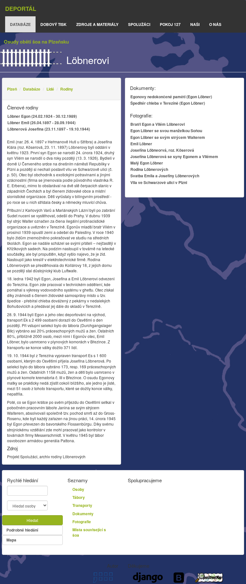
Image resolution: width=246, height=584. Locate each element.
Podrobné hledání (22, 530)
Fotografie (81, 521)
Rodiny (66, 89)
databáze (20, 24)
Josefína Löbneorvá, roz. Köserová (162, 150)
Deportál (20, 8)
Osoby (78, 489)
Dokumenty (83, 513)
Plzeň (12, 89)
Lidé (50, 89)
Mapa (11, 540)
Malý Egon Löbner (146, 163)
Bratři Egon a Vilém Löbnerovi (157, 124)
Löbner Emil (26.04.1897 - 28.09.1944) (41, 122)
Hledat (32, 520)
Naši (195, 24)
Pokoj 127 (170, 24)
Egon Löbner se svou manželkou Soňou (166, 130)
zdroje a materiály (97, 24)
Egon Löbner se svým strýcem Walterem (167, 137)
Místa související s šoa (89, 532)
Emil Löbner (141, 144)
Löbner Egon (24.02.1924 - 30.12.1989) (42, 116)
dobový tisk (53, 24)
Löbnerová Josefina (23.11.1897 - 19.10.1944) (48, 129)
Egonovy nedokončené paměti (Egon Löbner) (171, 97)
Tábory (78, 497)
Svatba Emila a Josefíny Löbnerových (164, 176)
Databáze (31, 89)
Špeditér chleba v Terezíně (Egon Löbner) (167, 103)
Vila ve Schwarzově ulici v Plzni (158, 182)
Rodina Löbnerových (149, 169)
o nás (215, 24)
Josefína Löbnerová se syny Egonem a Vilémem (174, 156)
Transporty (82, 505)
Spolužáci (139, 24)
